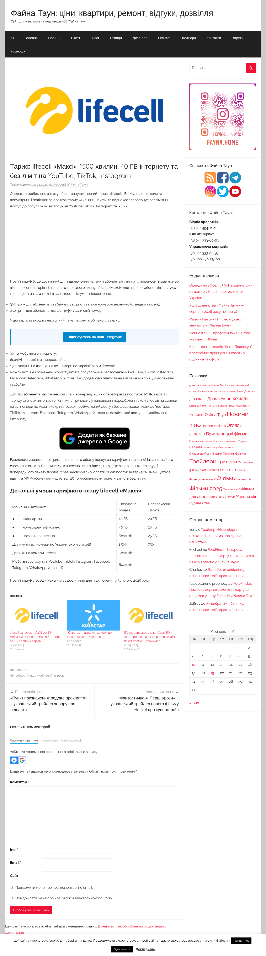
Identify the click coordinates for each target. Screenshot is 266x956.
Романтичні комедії (200, 441)
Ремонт (164, 38)
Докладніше (145, 949)
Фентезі (239, 470)
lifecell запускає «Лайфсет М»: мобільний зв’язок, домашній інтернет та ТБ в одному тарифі (36, 637)
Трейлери (203, 461)
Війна (240, 391)
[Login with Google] (22, 760)
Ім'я (14, 849)
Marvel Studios (219, 385)
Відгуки (238, 38)
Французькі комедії (202, 479)
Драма (213, 398)
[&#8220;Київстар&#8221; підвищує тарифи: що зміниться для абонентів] (93, 615)
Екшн (226, 398)
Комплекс (207, 405)
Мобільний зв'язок (50, 675)
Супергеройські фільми (205, 453)
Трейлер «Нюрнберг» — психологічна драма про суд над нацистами (216, 535)
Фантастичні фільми (217, 470)
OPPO (232, 385)
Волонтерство (221, 391)
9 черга (194, 385)
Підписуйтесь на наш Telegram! (95, 337)
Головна (31, 38)
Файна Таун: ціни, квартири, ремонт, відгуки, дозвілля (112, 13)
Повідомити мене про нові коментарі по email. (54, 887)
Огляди (116, 38)
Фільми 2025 (205, 488)
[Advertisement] (94, 243)
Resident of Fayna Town (70, 184)
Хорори (243, 497)
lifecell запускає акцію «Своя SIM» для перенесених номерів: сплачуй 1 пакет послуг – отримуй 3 (149, 637)
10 (193, 664)
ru (12, 38)
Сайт (14, 876)
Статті (76, 38)
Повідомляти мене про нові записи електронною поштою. (63, 898)
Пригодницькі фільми (227, 433)
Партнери (188, 38)
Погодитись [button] (241, 940)
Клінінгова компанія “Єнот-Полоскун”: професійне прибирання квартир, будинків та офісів (220, 353)
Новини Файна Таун (207, 414)
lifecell (20, 675)
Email (15, 862)
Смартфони (225, 447)
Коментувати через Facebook (61, 740)
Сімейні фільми (234, 453)
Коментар (19, 782)
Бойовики (205, 391)
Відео (233, 391)
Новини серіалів (214, 426)
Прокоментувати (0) (24, 740)
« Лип (194, 703)
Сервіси (242, 441)
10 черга (205, 385)
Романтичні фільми (225, 441)
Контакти (214, 38)
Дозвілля (140, 38)
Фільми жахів (225, 497)
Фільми (226, 478)
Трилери (227, 461)
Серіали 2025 (210, 447)
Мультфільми (243, 405)
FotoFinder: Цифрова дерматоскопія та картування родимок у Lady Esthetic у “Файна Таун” (221, 555)
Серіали (195, 447)
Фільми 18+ (244, 479)
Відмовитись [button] (122, 949)
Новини (54, 38)
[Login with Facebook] (14, 760)
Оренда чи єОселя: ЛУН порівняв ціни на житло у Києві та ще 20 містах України (220, 291)
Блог (95, 38)
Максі (31, 675)
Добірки (249, 391)
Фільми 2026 (231, 489)
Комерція (17, 51)
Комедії (240, 398)
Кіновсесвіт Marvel (225, 405)
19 (212, 673)
